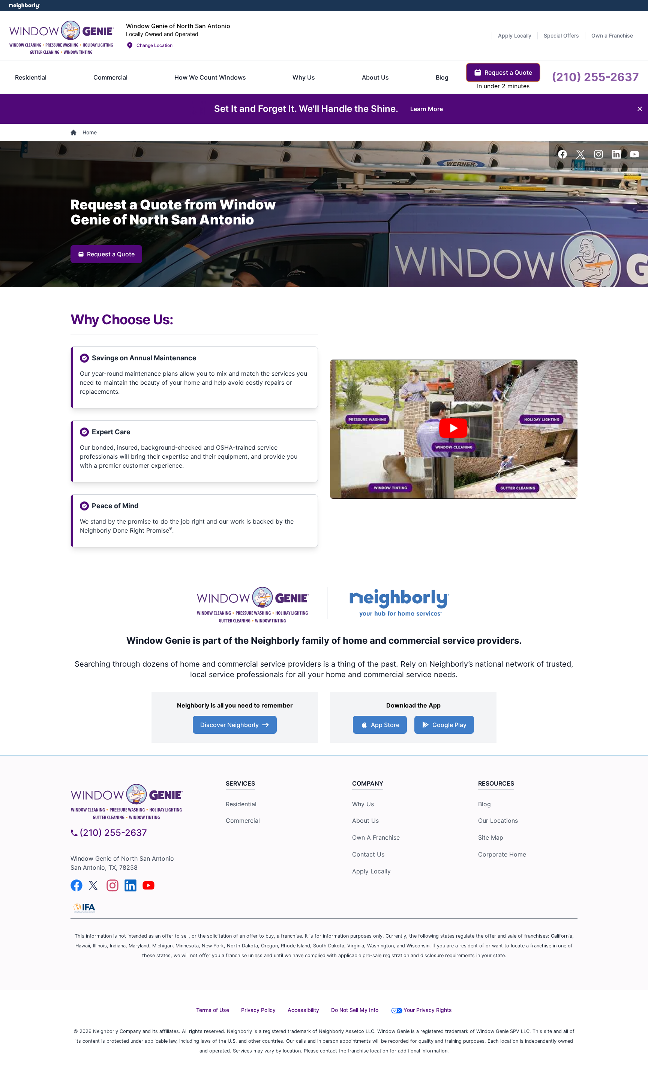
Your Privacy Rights (428, 1010)
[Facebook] (562, 154)
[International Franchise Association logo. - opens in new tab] (84, 907)
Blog (484, 804)
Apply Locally (371, 871)
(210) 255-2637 (113, 832)
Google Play (449, 725)
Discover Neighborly (229, 725)
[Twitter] (580, 154)
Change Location (154, 45)
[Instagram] (598, 154)
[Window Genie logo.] (61, 35)
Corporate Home (502, 854)
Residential (241, 804)
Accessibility (303, 1010)
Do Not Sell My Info (354, 1010)
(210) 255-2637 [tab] (595, 77)
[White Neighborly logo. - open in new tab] (24, 6)
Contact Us (368, 854)
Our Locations (498, 820)
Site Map (490, 837)
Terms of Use (212, 1010)
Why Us (363, 804)
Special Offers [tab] (561, 35)
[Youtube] (634, 154)
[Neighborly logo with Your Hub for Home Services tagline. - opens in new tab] (399, 603)
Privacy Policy (258, 1010)
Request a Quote (111, 254)
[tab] (30, 77)
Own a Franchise (376, 837)
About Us (365, 820)
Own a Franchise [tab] (612, 35)
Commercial (243, 820)
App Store (385, 725)
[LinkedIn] (616, 154)
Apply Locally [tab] (514, 35)
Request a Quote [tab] (508, 72)
